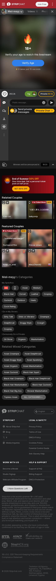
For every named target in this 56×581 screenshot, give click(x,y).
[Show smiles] (44, 102)
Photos (47, 11)
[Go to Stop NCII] (20, 545)
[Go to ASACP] (18, 537)
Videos (33, 11)
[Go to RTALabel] (6, 537)
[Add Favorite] (5, 94)
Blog (8, 432)
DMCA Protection (36, 480)
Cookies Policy (36, 443)
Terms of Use (35, 432)
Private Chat (43, 110)
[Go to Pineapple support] (5, 545)
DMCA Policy (35, 437)
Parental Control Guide (39, 448)
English (41, 411)
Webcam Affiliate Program (14, 480)
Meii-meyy (9, 277)
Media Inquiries (13, 443)
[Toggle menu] (3, 4)
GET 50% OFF (20, 189)
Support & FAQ (35, 469)
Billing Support (35, 474)
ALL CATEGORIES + (33, 397)
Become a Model (10, 469)
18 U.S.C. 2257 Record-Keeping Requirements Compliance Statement (22, 555)
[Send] (51, 102)
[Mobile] (15, 287)
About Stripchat (13, 427)
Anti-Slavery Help (37, 454)
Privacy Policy (35, 427)
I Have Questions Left (18, 488)
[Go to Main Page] (17, 4)
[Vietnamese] (6, 287)
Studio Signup (9, 474)
